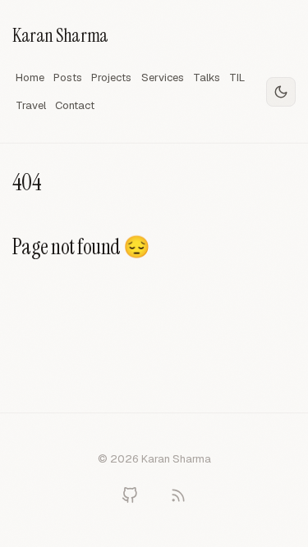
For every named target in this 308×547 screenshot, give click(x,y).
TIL (237, 77)
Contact (74, 105)
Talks (206, 77)
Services (162, 77)
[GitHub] (130, 495)
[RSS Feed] (178, 495)
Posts (67, 77)
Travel (31, 105)
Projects (111, 77)
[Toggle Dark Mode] (281, 92)
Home (30, 77)
